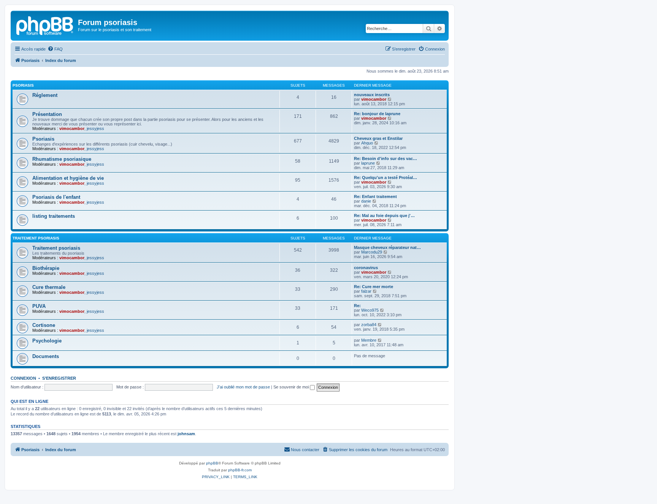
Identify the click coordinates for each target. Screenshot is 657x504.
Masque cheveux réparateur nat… (387, 247)
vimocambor (373, 99)
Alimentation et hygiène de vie (68, 178)
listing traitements (53, 216)
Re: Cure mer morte (373, 286)
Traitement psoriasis (36, 238)
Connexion (23, 378)
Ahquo (367, 143)
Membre (368, 340)
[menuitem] (55, 49)
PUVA (39, 306)
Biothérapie (45, 268)
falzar (366, 291)
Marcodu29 (371, 252)
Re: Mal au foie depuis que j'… (384, 215)
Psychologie (47, 341)
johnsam (186, 433)
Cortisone (43, 325)
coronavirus (366, 267)
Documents (45, 356)
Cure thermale (48, 287)
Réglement (44, 95)
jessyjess (95, 128)
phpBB (212, 463)
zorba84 (368, 324)
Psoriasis (23, 85)
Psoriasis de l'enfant (56, 197)
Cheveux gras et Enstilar (378, 138)
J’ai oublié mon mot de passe (243, 387)
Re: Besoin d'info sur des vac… (385, 158)
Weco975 (370, 310)
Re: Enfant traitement (375, 196)
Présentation (47, 114)
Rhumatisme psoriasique (61, 159)
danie (366, 201)
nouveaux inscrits (372, 94)
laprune (368, 163)
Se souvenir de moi (291, 387)
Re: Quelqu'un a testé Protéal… (385, 177)
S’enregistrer (59, 378)
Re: (357, 305)
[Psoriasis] (45, 25)
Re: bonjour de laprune (377, 113)
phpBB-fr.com (240, 470)
